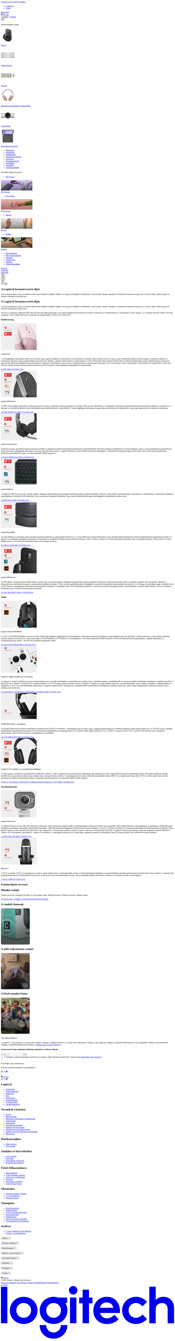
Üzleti (8, 8)
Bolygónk (4, 272)
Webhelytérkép (52, 1283)
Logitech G (10, 6)
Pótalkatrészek (11, 1217)
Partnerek (9, 1179)
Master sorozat (11, 1144)
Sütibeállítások (41, 1283)
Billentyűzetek (11, 1117)
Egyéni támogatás (12, 1208)
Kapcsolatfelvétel (12, 1215)
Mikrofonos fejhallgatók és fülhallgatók (20, 1119)
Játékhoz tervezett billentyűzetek (18, 1130)
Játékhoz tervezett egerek (15, 1127)
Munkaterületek (12, 1173)
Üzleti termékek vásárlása (15, 1175)
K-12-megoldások (12, 1196)
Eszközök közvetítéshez (15, 1163)
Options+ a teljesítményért (15, 1233)
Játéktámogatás (11, 1210)
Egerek (8, 1114)
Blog (7, 1096)
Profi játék (9, 1158)
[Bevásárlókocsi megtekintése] (2, 284)
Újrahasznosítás (12, 1102)
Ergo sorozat (10, 1146)
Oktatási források (12, 1198)
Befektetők (10, 1094)
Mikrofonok (10, 1134)
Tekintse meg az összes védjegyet (47, 1045)
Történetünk (10, 1089)
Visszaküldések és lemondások (17, 1221)
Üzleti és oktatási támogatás (16, 1212)
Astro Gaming (11, 1156)
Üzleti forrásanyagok (13, 1184)
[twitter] (4, 1072)
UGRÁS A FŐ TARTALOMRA (13, 2)
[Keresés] (3, 275)
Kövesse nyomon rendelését (16, 1219)
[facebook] (7, 1072)
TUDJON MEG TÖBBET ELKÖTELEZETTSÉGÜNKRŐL (25, 899)
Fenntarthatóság (12, 1100)
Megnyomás (10, 1098)
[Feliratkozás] (25, 1054)
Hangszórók (10, 1123)
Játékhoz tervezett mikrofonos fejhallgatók (21, 1132)
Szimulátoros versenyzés (15, 1161)
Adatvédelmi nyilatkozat (26, 1283)
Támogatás (5, 12)
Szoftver (4, 268)
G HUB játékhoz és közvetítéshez (18, 1231)
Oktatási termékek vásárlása (16, 1194)
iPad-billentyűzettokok (14, 1125)
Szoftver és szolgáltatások (15, 1177)
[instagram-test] (2, 1072)
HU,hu (6, 15)
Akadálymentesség (13, 1104)
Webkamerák (11, 1121)
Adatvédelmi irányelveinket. (91, 1057)
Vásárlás (5, 17)
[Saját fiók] (3, 281)
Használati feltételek (8, 1283)
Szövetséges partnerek (14, 1182)
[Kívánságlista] (3, 278)
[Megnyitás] (6, 284)
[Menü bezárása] (2, 19)
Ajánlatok (4, 270)
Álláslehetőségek (12, 1091)
